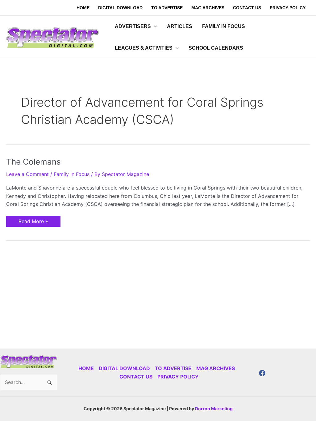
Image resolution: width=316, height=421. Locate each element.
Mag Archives (215, 368)
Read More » (33, 220)
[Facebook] (262, 373)
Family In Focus (71, 174)
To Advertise (173, 368)
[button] (154, 26)
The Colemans (33, 161)
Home (86, 368)
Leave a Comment (27, 174)
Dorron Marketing (214, 408)
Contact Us (135, 377)
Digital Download (124, 368)
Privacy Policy (178, 377)
